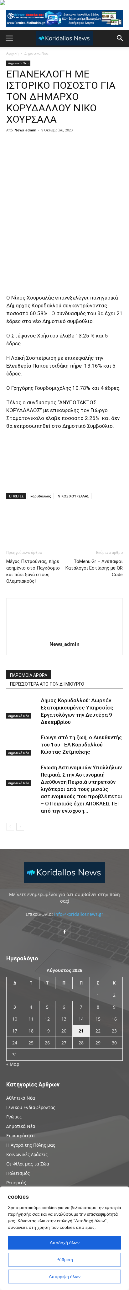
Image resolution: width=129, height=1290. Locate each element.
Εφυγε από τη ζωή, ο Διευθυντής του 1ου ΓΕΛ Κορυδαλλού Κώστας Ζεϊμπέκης (81, 744)
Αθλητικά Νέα (20, 1098)
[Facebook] (52, 144)
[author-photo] (64, 635)
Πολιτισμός (18, 1173)
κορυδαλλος (40, 496)
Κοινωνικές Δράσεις (27, 1154)
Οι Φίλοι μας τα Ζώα (27, 1164)
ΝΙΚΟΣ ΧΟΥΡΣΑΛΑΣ (73, 496)
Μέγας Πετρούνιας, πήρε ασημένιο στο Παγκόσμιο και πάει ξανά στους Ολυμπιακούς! (33, 571)
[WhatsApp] (96, 144)
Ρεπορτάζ (16, 1183)
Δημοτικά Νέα (36, 53)
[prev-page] (10, 827)
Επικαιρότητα (20, 1136)
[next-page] (20, 827)
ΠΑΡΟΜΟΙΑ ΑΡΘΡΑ (28, 675)
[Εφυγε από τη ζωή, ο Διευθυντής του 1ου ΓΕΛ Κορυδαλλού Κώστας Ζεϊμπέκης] (22, 745)
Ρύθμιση (64, 1259)
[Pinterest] (81, 144)
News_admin (25, 130)
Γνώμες (14, 1117)
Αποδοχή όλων (65, 1242)
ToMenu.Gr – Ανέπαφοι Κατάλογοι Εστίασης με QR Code (94, 568)
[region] (64, 1238)
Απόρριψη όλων (64, 1276)
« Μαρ (12, 1064)
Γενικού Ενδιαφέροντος (30, 1107)
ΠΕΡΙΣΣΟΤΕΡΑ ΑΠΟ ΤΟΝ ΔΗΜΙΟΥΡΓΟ (47, 684)
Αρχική (12, 53)
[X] (67, 144)
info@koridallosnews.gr (78, 914)
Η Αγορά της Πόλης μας (30, 1145)
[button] (9, 38)
